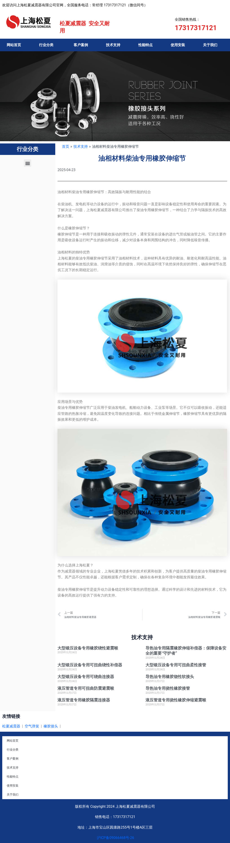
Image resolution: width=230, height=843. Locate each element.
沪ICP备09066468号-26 (115, 838)
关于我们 (210, 45)
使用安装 (178, 45)
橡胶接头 (51, 726)
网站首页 (14, 45)
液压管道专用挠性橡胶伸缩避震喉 (176, 700)
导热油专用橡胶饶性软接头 (170, 676)
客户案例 (81, 45)
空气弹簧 (32, 726)
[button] (27, 163)
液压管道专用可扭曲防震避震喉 (86, 688)
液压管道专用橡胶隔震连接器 (84, 700)
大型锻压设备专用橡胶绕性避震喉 (88, 648)
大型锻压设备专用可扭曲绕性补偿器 (90, 664)
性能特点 (145, 45)
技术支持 (113, 45)
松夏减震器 (11, 726)
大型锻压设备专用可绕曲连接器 (86, 676)
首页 (65, 146)
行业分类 (46, 45)
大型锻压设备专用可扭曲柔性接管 (176, 664)
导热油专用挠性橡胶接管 (168, 688)
